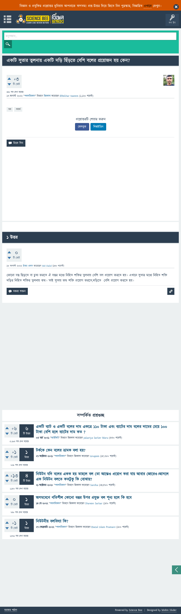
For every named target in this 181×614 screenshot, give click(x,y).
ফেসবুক (82, 127)
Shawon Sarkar (93, 503)
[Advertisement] (90, 185)
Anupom (94, 456)
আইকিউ (55, 438)
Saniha (94, 485)
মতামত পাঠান (10, 610)
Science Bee (135, 610)
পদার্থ (18, 109)
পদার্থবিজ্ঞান (30, 96)
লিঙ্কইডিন (98, 127)
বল (9, 109)
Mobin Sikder (169, 610)
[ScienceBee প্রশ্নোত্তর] (39, 18)
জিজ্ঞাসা (47, 96)
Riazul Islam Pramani (103, 527)
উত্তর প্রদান (28, 265)
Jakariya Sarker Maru (96, 438)
